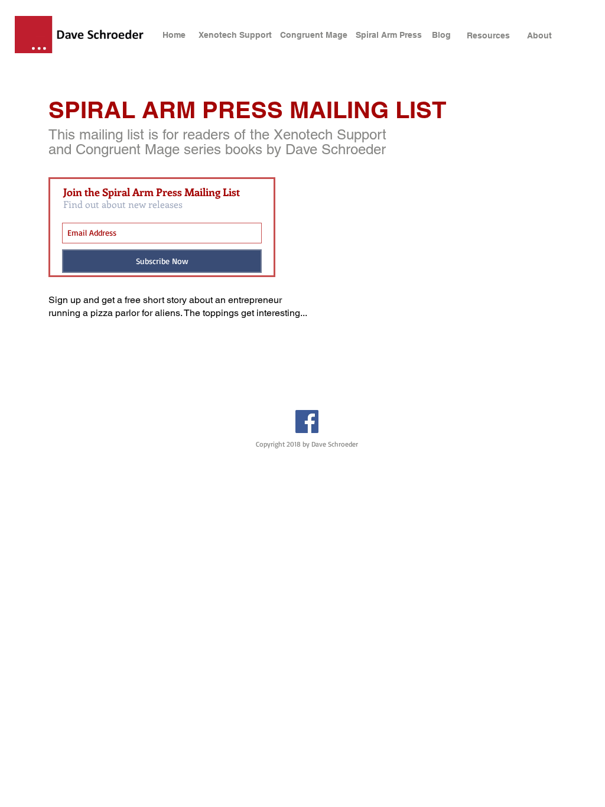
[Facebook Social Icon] (306, 421)
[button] (448, 35)
